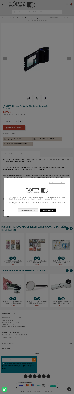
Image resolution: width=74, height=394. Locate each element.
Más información (28, 210)
